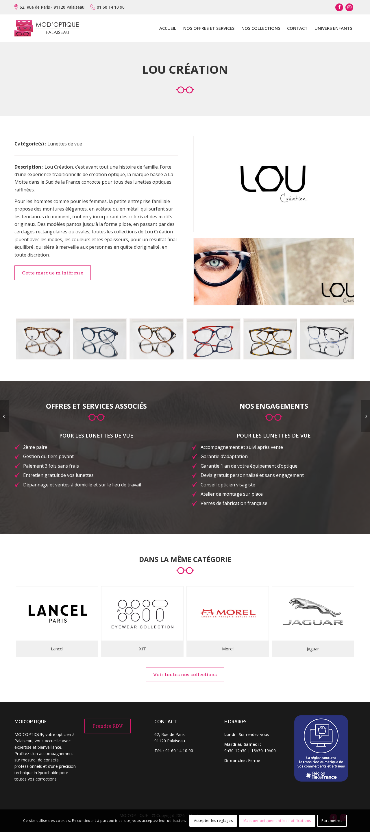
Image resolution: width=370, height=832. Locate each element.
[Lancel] (57, 613)
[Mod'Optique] (46, 28)
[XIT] (142, 613)
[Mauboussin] (365, 416)
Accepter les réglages (213, 820)
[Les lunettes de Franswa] (4, 416)
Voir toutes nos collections (185, 674)
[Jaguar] (313, 613)
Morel (228, 649)
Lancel (57, 649)
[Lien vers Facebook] (339, 7)
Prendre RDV (107, 726)
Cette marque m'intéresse (52, 273)
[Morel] (228, 613)
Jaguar (313, 649)
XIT (142, 649)
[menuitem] (168, 28)
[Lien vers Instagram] (349, 7)
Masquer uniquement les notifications (277, 820)
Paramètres (331, 820)
